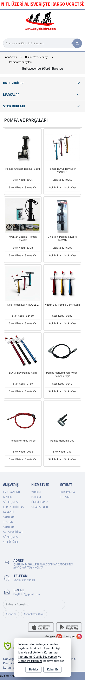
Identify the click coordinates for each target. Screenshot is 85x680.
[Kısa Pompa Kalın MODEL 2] (22, 283)
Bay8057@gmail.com (26, 594)
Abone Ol (11, 614)
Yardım (36, 492)
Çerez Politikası (13, 507)
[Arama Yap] (77, 43)
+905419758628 (24, 580)
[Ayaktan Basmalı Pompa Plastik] (22, 215)
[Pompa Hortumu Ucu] (62, 419)
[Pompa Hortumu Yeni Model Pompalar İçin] (62, 351)
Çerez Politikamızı (30, 660)
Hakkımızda (67, 492)
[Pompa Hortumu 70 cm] (22, 419)
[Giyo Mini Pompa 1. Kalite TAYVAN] (62, 215)
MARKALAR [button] (11, 94)
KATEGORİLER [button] (13, 82)
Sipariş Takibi (39, 507)
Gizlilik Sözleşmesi (45, 656)
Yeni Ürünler (11, 542)
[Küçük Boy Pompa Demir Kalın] (62, 283)
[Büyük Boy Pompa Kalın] (22, 351)
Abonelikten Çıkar (34, 614)
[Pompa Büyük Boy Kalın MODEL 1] (62, 147)
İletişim (65, 497)
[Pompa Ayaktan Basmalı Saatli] (22, 147)
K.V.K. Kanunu (11, 492)
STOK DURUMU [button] (14, 106)
